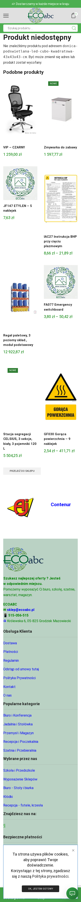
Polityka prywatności (50, 876)
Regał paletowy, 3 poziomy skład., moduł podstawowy (18, 340)
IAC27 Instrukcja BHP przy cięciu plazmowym (60, 241)
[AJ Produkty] (20, 505)
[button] (5, 4)
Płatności (10, 652)
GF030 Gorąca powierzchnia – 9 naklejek (57, 439)
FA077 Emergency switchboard (58, 307)
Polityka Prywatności (19, 678)
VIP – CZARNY (14, 147)
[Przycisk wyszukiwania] (74, 28)
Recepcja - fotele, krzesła (23, 805)
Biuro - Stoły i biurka (18, 788)
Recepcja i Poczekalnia (20, 742)
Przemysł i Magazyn (18, 733)
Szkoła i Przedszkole (19, 770)
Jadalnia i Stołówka (18, 724)
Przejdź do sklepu (22, 471)
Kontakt (9, 687)
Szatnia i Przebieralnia (19, 750)
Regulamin (11, 660)
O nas (7, 695)
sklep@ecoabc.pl (20, 610)
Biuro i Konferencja (17, 715)
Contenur (61, 504)
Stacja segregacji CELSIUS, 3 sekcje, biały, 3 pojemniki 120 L (20, 441)
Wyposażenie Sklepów (20, 779)
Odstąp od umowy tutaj (21, 669)
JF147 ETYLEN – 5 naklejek (17, 208)
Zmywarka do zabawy (60, 147)
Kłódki (8, 797)
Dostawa (10, 643)
